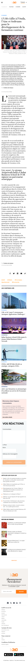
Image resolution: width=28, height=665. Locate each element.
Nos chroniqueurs (5, 625)
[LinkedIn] (17, 603)
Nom (4, 447)
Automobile (3, 620)
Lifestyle (3, 623)
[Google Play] (19, 654)
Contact (3, 639)
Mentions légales (5, 644)
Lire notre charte (7, 417)
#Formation (18, 280)
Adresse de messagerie (10, 454)
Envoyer (21, 591)
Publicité (3, 631)
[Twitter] (11, 603)
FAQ (2, 638)
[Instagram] (20, 603)
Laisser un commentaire (14, 462)
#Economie (15, 282)
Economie (18, 6)
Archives (3, 633)
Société (24, 6)
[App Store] (8, 654)
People (2, 621)
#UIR (3, 280)
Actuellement (4, 6)
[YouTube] (14, 603)
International (4, 614)
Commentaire (7, 429)
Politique (11, 6)
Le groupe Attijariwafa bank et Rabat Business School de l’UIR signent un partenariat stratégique (13, 175)
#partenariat (5, 282)
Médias (3, 618)
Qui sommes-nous (5, 629)
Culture (2, 616)
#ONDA (9, 280)
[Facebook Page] (8, 603)
